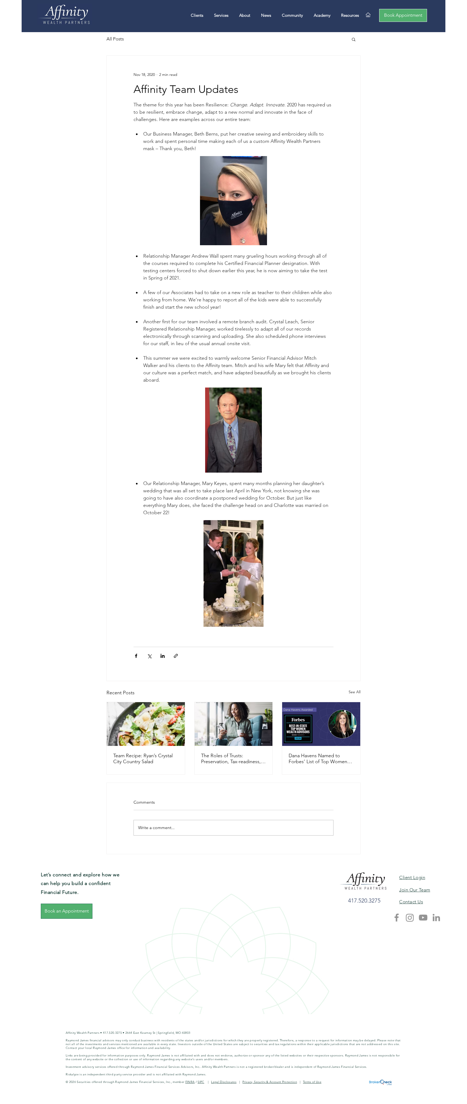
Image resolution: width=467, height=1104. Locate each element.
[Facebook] (396, 917)
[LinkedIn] (436, 917)
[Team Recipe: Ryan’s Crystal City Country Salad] (146, 724)
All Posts (115, 39)
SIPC (201, 1082)
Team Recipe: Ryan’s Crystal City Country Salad (143, 759)
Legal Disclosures (223, 1082)
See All (355, 691)
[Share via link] (175, 655)
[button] (353, 39)
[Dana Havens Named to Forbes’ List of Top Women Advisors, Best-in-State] (321, 724)
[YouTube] (423, 917)
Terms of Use (312, 1082)
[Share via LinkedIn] (162, 655)
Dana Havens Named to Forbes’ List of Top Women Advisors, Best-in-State (318, 759)
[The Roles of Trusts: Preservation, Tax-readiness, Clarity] (234, 724)
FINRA (190, 1082)
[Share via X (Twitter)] (149, 655)
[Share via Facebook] (136, 655)
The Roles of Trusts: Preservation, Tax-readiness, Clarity (231, 759)
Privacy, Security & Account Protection (269, 1082)
